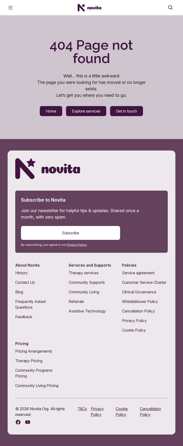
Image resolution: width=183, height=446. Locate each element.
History (21, 272)
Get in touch (126, 111)
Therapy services (83, 272)
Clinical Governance (139, 292)
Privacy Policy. (77, 245)
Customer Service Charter (144, 282)
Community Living (84, 292)
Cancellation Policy (138, 311)
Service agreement (138, 272)
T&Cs (82, 408)
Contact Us (25, 282)
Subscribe (70, 233)
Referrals (76, 301)
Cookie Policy (134, 330)
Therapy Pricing (28, 360)
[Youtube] (27, 422)
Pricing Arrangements (33, 351)
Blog (19, 292)
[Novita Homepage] (90, 7)
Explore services (86, 111)
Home (51, 111)
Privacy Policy (134, 320)
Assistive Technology (87, 311)
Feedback (23, 316)
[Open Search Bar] (170, 7)
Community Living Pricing (36, 385)
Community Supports (87, 282)
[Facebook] (18, 422)
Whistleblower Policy (140, 301)
